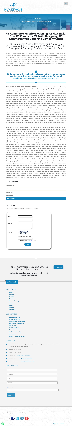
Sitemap (55, 424)
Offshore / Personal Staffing (17, 336)
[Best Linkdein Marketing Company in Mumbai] (22, 418)
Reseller (11, 307)
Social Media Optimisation (16, 323)
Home (33, 18)
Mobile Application (14, 330)
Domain (11, 299)
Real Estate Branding (15, 332)
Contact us (12, 309)
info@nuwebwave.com (25, 358)
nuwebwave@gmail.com (23, 355)
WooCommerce (11, 189)
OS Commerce (11, 198)
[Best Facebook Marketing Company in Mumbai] (13, 418)
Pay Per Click (12, 325)
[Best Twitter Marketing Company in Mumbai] (17, 418)
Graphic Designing (14, 319)
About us (11, 294)
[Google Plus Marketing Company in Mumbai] (26, 418)
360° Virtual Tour (14, 328)
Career (11, 305)
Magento (10, 192)
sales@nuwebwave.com (28, 361)
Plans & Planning (14, 301)
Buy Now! (58, 267)
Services (11, 296)
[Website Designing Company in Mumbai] (13, 7)
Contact (62, 424)
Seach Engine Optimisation (17, 321)
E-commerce (12, 334)
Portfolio (11, 303)
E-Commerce (10, 185)
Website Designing (14, 317)
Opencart (10, 195)
